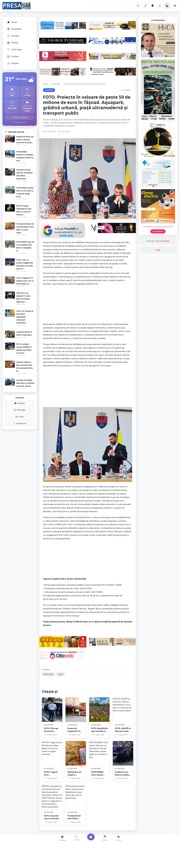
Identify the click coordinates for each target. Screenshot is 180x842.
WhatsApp (21, 410)
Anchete (15, 35)
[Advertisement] (87, 305)
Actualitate (16, 29)
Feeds (158, 250)
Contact (15, 56)
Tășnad (60, 674)
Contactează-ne (158, 231)
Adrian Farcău (48, 674)
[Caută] (138, 5)
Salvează (126, 90)
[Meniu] (175, 5)
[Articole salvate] (152, 5)
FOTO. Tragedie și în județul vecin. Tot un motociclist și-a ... (25, 281)
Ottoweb (165, 241)
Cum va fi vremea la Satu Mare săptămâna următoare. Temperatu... (24, 317)
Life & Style (16, 49)
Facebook (21, 403)
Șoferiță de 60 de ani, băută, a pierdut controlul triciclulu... (25, 139)
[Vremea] (159, 5)
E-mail (21, 416)
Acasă (14, 22)
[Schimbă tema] (167, 6)
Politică (14, 42)
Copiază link (21, 423)
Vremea (15, 63)
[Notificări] (145, 5)
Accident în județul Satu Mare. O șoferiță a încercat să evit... (25, 383)
